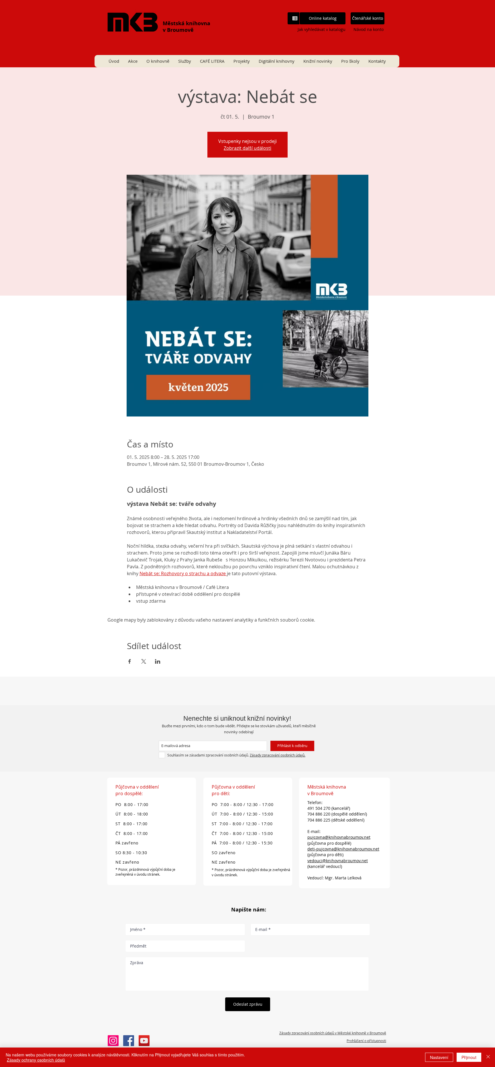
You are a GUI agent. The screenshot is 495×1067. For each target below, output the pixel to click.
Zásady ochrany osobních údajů (36, 1060)
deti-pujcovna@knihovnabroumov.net (343, 849)
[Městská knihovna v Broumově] (128, 1040)
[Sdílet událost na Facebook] (129, 661)
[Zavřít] (488, 1057)
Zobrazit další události (247, 148)
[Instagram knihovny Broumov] (113, 1040)
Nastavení (439, 1057)
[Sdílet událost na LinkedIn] (157, 661)
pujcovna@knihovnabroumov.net (338, 837)
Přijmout (468, 1057)
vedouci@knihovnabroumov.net (337, 860)
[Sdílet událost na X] (143, 661)
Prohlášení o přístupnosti (366, 1040)
